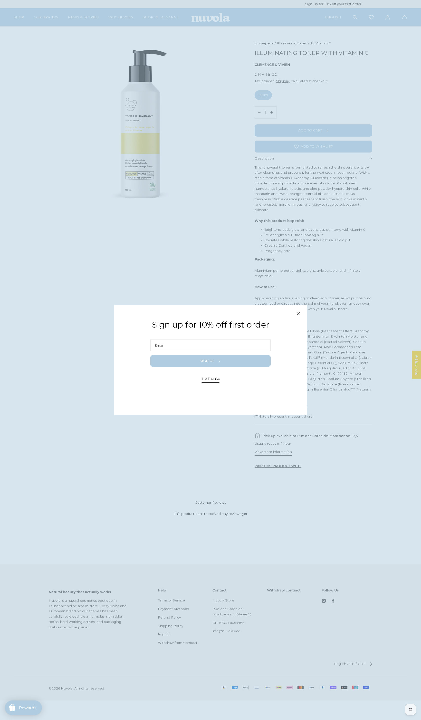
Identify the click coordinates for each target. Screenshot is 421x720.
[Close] (298, 314)
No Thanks (211, 378)
